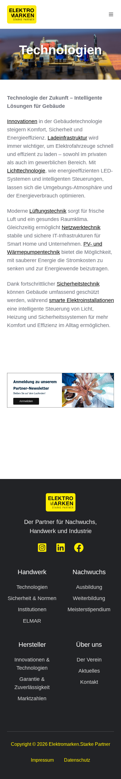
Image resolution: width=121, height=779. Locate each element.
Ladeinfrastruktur (67, 138)
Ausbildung (89, 587)
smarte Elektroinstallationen (81, 300)
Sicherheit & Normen (32, 598)
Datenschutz (77, 760)
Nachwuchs (89, 572)
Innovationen (22, 121)
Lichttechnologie (26, 171)
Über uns (89, 644)
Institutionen (32, 609)
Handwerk (32, 572)
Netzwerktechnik (81, 227)
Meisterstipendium (89, 609)
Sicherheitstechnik (78, 284)
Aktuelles (89, 671)
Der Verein (89, 660)
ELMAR (32, 621)
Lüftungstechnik (47, 211)
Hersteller (32, 644)
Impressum (42, 760)
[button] (111, 14)
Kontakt (89, 682)
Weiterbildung (89, 598)
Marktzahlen (32, 698)
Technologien (32, 587)
